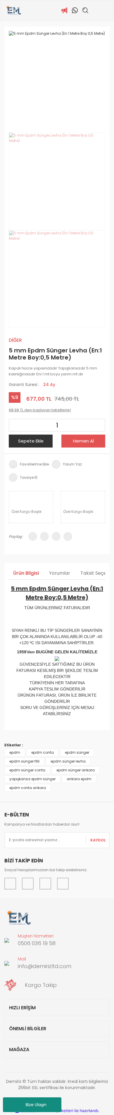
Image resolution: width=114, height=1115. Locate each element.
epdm (14, 752)
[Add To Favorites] (29, 464)
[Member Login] (96, 10)
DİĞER (15, 340)
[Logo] (14, 10)
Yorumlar (59, 573)
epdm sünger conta (27, 770)
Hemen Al (83, 441)
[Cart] (106, 10)
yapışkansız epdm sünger (32, 778)
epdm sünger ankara (75, 770)
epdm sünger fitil (24, 761)
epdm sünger (77, 752)
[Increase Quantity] (99, 425)
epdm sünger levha (68, 761)
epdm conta (42, 752)
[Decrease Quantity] (15, 425)
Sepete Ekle (31, 441)
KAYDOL (98, 840)
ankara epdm (79, 778)
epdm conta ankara (27, 787)
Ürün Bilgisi (26, 573)
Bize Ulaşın (36, 1105)
